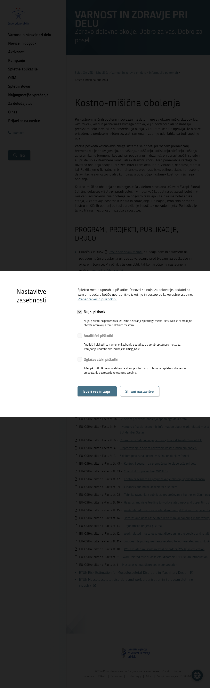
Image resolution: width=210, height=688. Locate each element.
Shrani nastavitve (139, 391)
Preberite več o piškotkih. (97, 299)
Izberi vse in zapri (97, 391)
